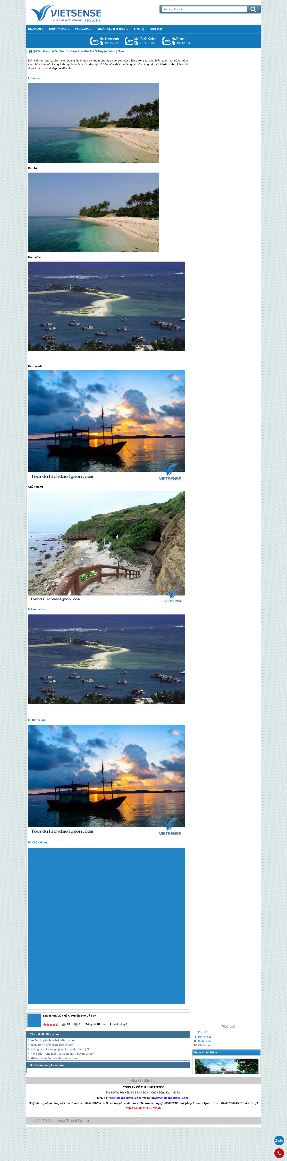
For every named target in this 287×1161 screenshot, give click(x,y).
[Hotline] (279, 1153)
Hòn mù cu (205, 1036)
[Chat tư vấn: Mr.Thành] (173, 43)
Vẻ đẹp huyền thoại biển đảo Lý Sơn (53, 1040)
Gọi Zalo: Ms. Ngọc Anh (94, 41)
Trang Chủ (75, 12)
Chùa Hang (205, 1045)
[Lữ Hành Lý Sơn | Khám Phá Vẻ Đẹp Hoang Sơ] (30, 51)
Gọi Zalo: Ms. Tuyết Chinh (129, 41)
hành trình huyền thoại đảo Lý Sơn (51, 1044)
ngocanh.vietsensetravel (101, 43)
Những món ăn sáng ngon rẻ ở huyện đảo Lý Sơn (61, 1049)
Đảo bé (202, 1032)
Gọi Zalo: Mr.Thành (166, 41)
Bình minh (204, 1041)
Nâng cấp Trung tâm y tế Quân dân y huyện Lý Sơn (62, 1053)
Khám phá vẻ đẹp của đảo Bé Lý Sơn (53, 1058)
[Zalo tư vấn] (279, 1140)
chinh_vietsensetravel (136, 43)
